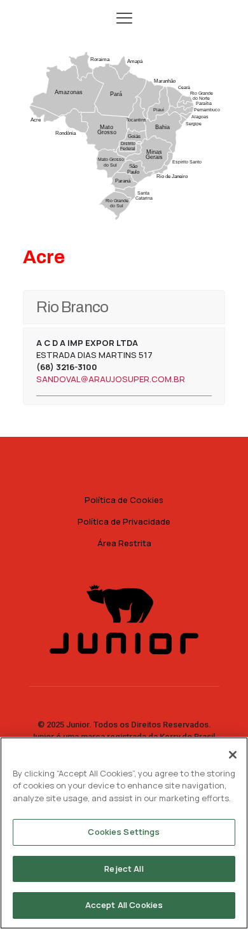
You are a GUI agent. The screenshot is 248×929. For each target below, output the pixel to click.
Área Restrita (124, 543)
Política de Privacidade (124, 521)
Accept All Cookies (124, 905)
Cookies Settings (124, 831)
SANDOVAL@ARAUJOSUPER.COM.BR (110, 379)
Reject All (123, 868)
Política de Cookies (124, 500)
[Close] (233, 755)
